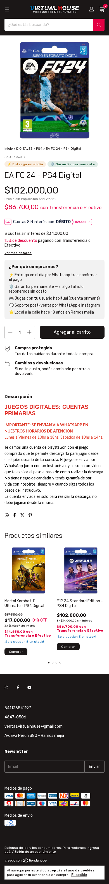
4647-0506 (15, 717)
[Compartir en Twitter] (23, 515)
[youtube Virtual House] (29, 687)
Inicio (8, 148)
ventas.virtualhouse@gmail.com (33, 726)
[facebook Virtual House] (18, 687)
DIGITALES (24, 148)
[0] (102, 9)
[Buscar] (99, 25)
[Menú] (7, 9)
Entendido (79, 875)
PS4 (39, 148)
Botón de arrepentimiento (35, 852)
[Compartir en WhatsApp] (7, 515)
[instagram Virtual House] (6, 687)
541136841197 (17, 708)
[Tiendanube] (26, 862)
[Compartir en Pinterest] (30, 515)
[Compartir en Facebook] (15, 515)
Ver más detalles (18, 253)
